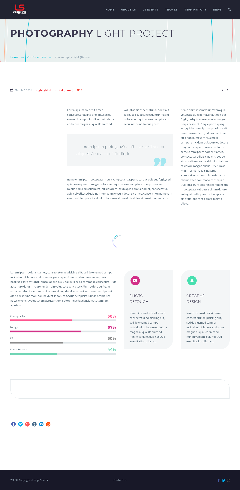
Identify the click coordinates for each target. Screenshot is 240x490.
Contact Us (120, 480)
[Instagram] (228, 480)
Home (110, 9)
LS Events (150, 9)
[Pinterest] (27, 424)
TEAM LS (171, 9)
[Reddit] (48, 424)
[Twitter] (20, 424)
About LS (128, 9)
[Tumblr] (34, 424)
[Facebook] (13, 424)
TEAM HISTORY (195, 9)
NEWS (217, 9)
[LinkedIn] (41, 424)
